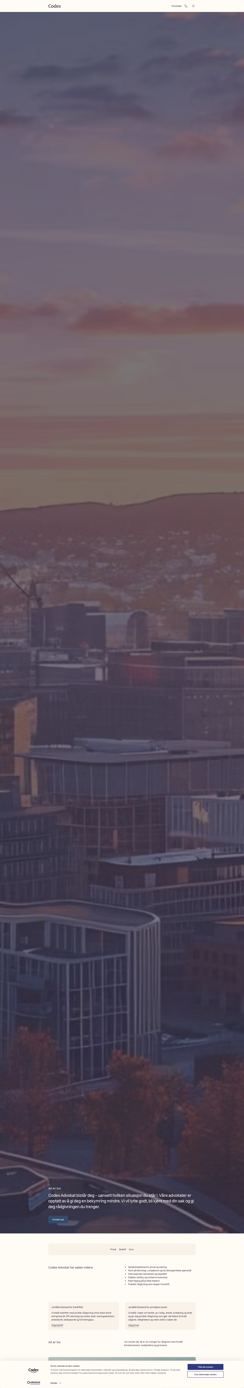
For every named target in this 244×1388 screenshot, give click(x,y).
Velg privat (133, 1325)
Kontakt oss (58, 1219)
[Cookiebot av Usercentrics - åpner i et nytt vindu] (34, 1383)
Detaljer (54, 1383)
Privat (113, 1249)
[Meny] (193, 6)
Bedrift (122, 1249)
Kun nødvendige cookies (206, 1374)
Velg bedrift (57, 1325)
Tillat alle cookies (205, 1367)
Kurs (131, 1249)
